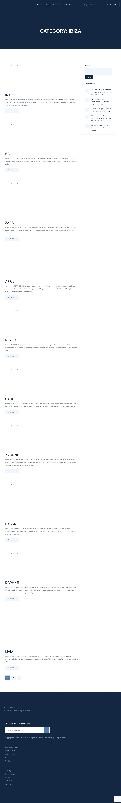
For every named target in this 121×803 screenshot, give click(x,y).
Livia (9, 652)
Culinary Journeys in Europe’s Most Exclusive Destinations (101, 110)
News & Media (10, 754)
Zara (9, 223)
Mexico (7, 777)
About (78, 5)
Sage (9, 399)
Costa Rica (9, 784)
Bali (8, 154)
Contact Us (94, 5)
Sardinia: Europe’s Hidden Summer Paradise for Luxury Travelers (100, 127)
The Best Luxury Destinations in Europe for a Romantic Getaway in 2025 (101, 92)
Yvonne (12, 455)
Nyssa (10, 524)
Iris (8, 95)
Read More (11, 111)
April (9, 281)
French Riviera (10, 774)
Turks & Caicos (10, 781)
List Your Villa (67, 5)
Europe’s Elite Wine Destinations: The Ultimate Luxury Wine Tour (100, 101)
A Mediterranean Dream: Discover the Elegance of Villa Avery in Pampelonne (101, 118)
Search (87, 66)
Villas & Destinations (52, 5)
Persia (11, 340)
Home (39, 5)
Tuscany (8, 771)
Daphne (12, 583)
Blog (85, 5)
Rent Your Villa (10, 751)
